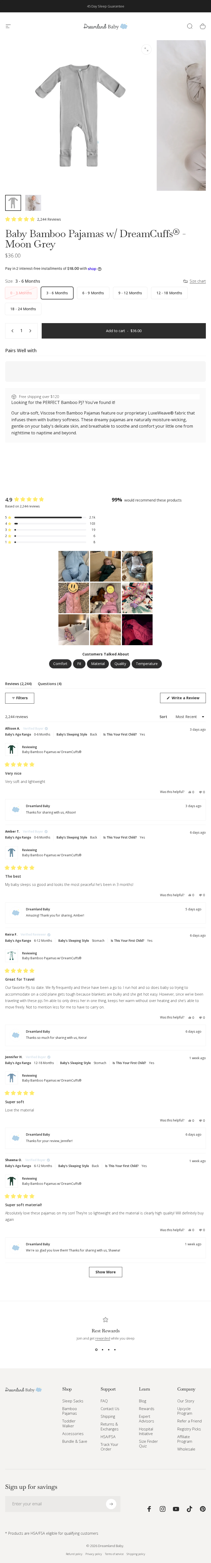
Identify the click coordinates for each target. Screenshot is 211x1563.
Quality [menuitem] (120, 663)
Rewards (146, 1408)
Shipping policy (136, 1554)
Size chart (198, 281)
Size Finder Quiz (148, 1443)
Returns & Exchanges (110, 1426)
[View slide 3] (109, 1350)
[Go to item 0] (13, 203)
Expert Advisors (146, 1418)
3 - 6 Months (57, 292)
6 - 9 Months (93, 292)
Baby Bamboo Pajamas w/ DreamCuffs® (51, 752)
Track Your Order (109, 1446)
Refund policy (74, 1554)
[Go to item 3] (33, 203)
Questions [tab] (49, 684)
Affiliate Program (184, 1439)
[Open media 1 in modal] (146, 49)
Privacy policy (93, 1554)
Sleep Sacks (72, 1400)
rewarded (102, 1338)
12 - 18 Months (169, 292)
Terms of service (114, 1554)
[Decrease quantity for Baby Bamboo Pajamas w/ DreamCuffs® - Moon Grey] (11, 330)
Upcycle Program (184, 1410)
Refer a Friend (189, 1421)
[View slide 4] (115, 1350)
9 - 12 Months (130, 292)
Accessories (73, 1433)
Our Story (185, 1400)
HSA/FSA (108, 1436)
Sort (164, 716)
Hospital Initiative (146, 1431)
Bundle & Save (74, 1441)
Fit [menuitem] (79, 663)
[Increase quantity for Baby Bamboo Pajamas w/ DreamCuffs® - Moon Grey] (31, 330)
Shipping (108, 1416)
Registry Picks (189, 1429)
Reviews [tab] (18, 684)
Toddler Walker (69, 1423)
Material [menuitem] (98, 663)
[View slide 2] (102, 1350)
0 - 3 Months (21, 292)
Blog (142, 1400)
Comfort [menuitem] (60, 663)
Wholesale (186, 1449)
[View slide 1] (96, 1350)
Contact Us (110, 1408)
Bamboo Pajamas (69, 1410)
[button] (33, 219)
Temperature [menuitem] (147, 663)
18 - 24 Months (23, 308)
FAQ (104, 1400)
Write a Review (188, 699)
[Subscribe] (111, 1504)
